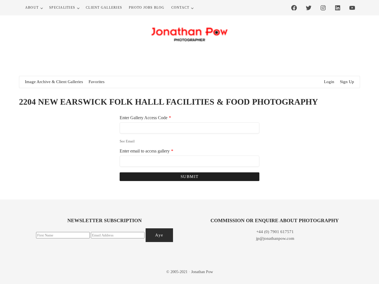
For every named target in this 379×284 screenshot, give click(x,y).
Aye (159, 235)
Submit (190, 176)
